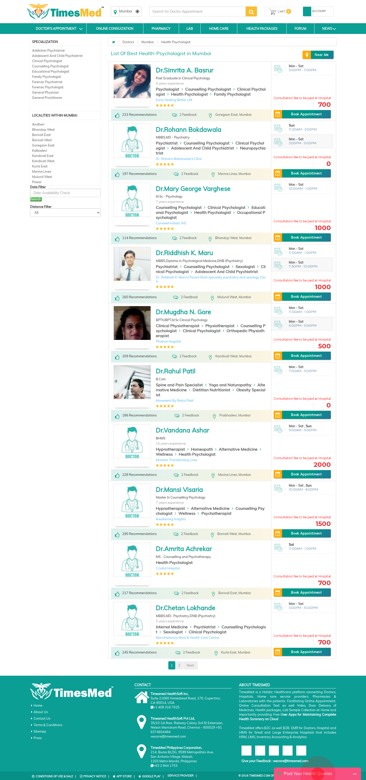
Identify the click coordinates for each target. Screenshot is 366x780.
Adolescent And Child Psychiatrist (57, 56)
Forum (300, 28)
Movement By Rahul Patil (174, 400)
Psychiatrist (167, 142)
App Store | (126, 776)
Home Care (219, 28)
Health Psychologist (175, 42)
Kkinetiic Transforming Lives (176, 460)
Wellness (164, 454)
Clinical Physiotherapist (177, 325)
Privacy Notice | (96, 776)
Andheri (38, 124)
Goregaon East (43, 145)
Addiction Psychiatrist (48, 50)
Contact (142, 685)
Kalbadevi (39, 150)
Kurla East (40, 166)
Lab (189, 28)
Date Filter (38, 187)
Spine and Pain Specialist (179, 384)
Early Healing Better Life (174, 100)
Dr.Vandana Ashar (182, 430)
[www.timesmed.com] (113, 42)
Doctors (128, 42)
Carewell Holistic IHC (171, 223)
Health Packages (261, 28)
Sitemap (40, 731)
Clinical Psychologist (47, 61)
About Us (41, 712)
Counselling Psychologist (50, 66)
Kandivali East (43, 156)
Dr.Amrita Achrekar (184, 548)
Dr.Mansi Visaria (179, 489)
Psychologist (167, 89)
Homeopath (202, 449)
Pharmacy (161, 28)
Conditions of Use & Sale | (56, 776)
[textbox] (197, 11)
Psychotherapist (216, 513)
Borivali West (42, 140)
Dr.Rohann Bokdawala (188, 129)
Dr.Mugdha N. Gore (183, 312)
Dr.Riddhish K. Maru (184, 253)
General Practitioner (47, 98)
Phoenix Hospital (168, 341)
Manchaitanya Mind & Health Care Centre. (188, 638)
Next (190, 665)
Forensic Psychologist (47, 87)
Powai (36, 182)
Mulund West (42, 177)
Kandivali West (43, 161)
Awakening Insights (171, 519)
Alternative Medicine (238, 449)
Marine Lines (41, 171)
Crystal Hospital (168, 568)
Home (38, 705)
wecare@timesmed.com (290, 761)
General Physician (45, 92)
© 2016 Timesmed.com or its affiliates (267, 775)
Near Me (322, 55)
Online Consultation (114, 28)
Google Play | (153, 776)
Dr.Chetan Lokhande (185, 608)
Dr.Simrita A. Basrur (184, 70)
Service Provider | (182, 775)
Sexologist (245, 266)
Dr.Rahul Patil (175, 371)
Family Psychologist (46, 77)
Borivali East (41, 135)
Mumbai (147, 42)
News (327, 28)
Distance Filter (41, 206)
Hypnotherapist (170, 449)
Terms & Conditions (48, 725)
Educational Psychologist (50, 71)
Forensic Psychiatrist (47, 82)
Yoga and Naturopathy (230, 384)
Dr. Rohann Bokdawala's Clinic (179, 159)
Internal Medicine (172, 626)
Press (38, 738)
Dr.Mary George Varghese (193, 188)
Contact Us (42, 718)
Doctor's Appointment (56, 28)
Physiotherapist (220, 325)
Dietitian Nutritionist (211, 389)
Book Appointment (306, 114)
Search (36, 199)
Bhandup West (43, 129)
